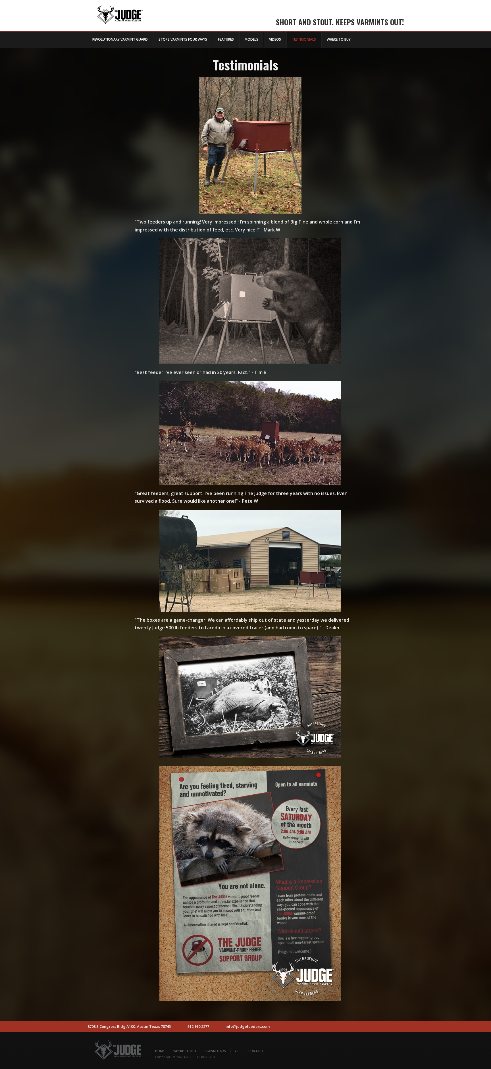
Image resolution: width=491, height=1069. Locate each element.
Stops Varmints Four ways (183, 39)
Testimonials (304, 39)
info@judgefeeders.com (248, 1026)
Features (226, 39)
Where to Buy (339, 39)
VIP (237, 1051)
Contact (256, 1051)
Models (251, 39)
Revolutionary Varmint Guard (120, 39)
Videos (275, 39)
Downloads (215, 1051)
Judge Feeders (119, 12)
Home (160, 1051)
